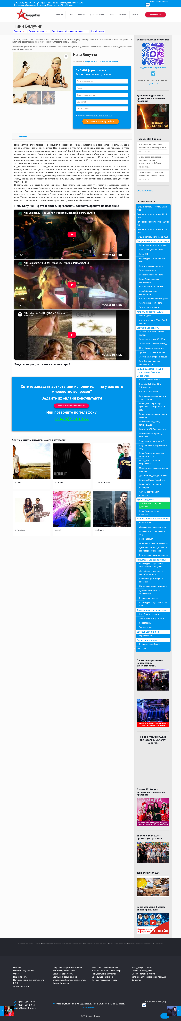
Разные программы (147, 640)
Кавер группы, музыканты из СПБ (153, 604)
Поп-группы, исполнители (151, 249)
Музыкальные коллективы (151, 559)
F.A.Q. (15, 983)
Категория (141, 648)
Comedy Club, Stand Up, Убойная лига (150, 385)
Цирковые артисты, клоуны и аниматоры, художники (153, 549)
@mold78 (153, 83)
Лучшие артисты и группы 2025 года (152, 216)
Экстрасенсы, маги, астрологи (153, 555)
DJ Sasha (59, 482)
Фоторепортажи (21, 986)
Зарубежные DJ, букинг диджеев (68, 31)
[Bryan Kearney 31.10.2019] (7, 1011)
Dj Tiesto (18, 482)
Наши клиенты (20, 977)
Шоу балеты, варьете (149, 614)
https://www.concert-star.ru (48, 943)
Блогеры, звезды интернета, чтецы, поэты (152, 397)
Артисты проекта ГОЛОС (150, 311)
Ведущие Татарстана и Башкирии (150, 486)
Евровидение (145, 635)
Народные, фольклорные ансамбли (151, 580)
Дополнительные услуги (143, 974)
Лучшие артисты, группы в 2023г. (153, 237)
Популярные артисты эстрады (153, 241)
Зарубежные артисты (148, 328)
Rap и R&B (143, 254)
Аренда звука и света (142, 967)
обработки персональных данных (102, 115)
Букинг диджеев (36, 31)
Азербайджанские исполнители (148, 292)
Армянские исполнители (150, 303)
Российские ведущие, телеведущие (149, 423)
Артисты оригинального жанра (153, 518)
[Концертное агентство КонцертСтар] (28, 14)
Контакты (136, 980)
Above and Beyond (102, 482)
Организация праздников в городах (149, 977)
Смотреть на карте (88, 1007)
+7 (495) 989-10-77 (72, 419)
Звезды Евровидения (148, 631)
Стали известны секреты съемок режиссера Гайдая (151, 174)
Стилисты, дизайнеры (149, 644)
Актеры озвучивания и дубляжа (150, 493)
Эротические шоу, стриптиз (152, 618)
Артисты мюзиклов (148, 391)
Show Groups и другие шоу (152, 348)
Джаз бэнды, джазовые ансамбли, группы (151, 573)
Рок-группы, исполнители (151, 266)
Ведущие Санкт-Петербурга (152, 480)
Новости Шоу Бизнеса (23, 970)
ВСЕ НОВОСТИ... (145, 190)
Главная (17, 31)
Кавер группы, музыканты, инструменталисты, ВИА (151, 565)
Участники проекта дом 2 (151, 441)
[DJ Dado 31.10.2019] (174, 1011)
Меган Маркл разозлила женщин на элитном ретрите (152, 146)
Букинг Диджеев (61, 983)
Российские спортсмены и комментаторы (151, 454)
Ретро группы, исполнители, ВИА (152, 260)
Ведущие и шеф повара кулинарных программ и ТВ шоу (152, 406)
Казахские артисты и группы (152, 245)
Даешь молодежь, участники (153, 475)
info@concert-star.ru (72, 2)
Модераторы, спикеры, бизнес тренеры (153, 469)
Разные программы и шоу (104, 980)
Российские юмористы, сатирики (150, 435)
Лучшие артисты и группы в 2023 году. (152, 231)
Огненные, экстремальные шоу (152, 533)
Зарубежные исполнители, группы (151, 333)
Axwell (58, 530)
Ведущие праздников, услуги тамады (153, 416)
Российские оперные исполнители (149, 280)
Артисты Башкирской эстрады (154, 298)
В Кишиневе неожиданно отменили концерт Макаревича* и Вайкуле (151, 160)
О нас (16, 974)
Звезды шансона (147, 270)
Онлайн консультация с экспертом (71, 406)
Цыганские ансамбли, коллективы (149, 592)
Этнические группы (148, 598)
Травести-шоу (146, 627)
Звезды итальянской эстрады (153, 343)
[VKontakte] (148, 5)
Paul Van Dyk (100, 530)
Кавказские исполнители (151, 286)
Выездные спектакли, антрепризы (149, 462)
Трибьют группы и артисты (152, 352)
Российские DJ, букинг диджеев (150, 512)
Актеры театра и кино (149, 379)
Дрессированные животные (152, 527)
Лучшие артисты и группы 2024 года (152, 208)
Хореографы (145, 623)
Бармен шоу (145, 522)
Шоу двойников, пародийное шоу (153, 447)
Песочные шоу (146, 539)
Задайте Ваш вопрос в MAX (153, 67)
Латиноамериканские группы (153, 586)
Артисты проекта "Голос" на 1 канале (153, 322)
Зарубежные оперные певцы (153, 357)
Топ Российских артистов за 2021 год (153, 223)
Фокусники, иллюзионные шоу (153, 543)
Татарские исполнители (150, 307)
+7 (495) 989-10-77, (25, 2)
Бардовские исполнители (151, 274)
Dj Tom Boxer (20, 530)
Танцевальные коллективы (151, 610)
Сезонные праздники (142, 970)
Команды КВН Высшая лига (152, 429)
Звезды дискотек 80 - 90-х (152, 339)
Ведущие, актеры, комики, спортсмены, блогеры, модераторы (151, 372)
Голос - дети (145, 315)
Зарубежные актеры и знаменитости (149, 363)
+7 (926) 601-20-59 (48, 2)
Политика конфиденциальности (28, 980)
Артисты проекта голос (64, 970)
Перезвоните (155, 15)
